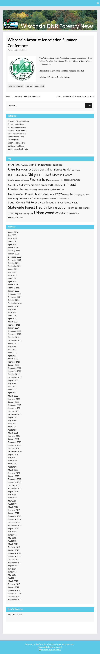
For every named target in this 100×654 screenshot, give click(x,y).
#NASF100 (14, 165)
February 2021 (14, 436)
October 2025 (13, 263)
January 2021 (13, 439)
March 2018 (13, 544)
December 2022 (14, 368)
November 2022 (14, 371)
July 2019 (12, 495)
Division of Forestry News (18, 121)
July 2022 (12, 384)
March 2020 (13, 470)
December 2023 (14, 331)
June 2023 (12, 350)
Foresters (27, 185)
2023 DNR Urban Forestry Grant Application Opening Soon (75, 98)
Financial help (39, 179)
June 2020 (12, 461)
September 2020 (14, 451)
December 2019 (14, 479)
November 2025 (14, 260)
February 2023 (14, 362)
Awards (24, 165)
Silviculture (64, 199)
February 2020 (14, 473)
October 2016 (13, 597)
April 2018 (12, 541)
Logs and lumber (39, 189)
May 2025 (12, 279)
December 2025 (14, 257)
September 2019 (14, 489)
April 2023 (12, 356)
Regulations (44, 199)
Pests (73, 194)
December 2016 (14, 590)
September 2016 (14, 600)
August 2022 (13, 381)
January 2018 (13, 550)
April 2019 (12, 504)
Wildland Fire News (16, 146)
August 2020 (13, 455)
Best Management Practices (46, 165)
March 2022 (13, 396)
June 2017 (12, 572)
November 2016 (14, 594)
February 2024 (14, 325)
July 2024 (12, 310)
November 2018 (14, 519)
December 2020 (14, 442)
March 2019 (13, 507)
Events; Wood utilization (18, 180)
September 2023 (14, 340)
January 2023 (13, 365)
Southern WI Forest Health (63, 202)
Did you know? (39, 175)
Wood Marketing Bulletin (18, 149)
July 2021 (12, 421)
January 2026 (13, 254)
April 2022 (12, 393)
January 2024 (13, 328)
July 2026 (12, 235)
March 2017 (13, 581)
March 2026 (13, 248)
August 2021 (13, 417)
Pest (58, 194)
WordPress (51, 644)
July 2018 (12, 532)
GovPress (39, 644)
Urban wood (39, 86)
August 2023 (13, 343)
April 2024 (12, 319)
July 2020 (12, 458)
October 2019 (13, 485)
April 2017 (12, 578)
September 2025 (14, 266)
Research (54, 198)
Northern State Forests (17, 131)
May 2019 (12, 501)
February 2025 (14, 288)
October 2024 (13, 300)
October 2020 (13, 448)
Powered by (30, 644)
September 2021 (14, 414)
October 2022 (13, 374)
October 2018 (13, 523)
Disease (57, 175)
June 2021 (12, 424)
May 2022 (12, 390)
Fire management (53, 180)
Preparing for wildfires (83, 195)
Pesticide (65, 195)
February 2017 (14, 584)
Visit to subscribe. (15, 615)
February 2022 (14, 399)
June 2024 (12, 313)
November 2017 (14, 556)
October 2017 (13, 560)
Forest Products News (17, 127)
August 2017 (13, 566)
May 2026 (12, 242)
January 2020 (13, 476)
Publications (33, 198)
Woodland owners (67, 213)
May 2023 (12, 353)
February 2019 (14, 510)
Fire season (65, 180)
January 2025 (13, 291)
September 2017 (14, 563)
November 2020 (14, 445)
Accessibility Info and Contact (50, 647)
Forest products (42, 185)
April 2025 (12, 282)
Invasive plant (16, 189)
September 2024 (14, 303)
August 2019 (13, 492)
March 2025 (13, 285)
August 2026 (13, 232)
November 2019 (14, 482)
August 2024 (13, 306)
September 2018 (14, 526)
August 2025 (13, 269)
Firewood (75, 180)
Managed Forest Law (54, 190)
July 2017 (12, 569)
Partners (48, 194)
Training (29, 86)
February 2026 (14, 251)
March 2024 (13, 322)
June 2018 (12, 535)
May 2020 (12, 464)
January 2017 (13, 587)
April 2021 (12, 430)
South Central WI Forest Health (28, 202)
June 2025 (12, 276)
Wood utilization (16, 217)
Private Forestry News (17, 134)
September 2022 (14, 377)
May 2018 (12, 538)
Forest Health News (16, 124)
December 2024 (14, 294)
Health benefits (58, 185)
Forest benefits (15, 185)
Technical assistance (79, 208)
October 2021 (13, 411)
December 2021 (14, 405)
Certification (76, 170)
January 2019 (13, 513)
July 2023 (12, 347)
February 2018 (14, 547)
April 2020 (12, 467)
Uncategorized (14, 140)
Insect (71, 184)
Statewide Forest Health (27, 207)
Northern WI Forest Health (25, 194)
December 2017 (14, 553)
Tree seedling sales (26, 213)
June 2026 (12, 238)
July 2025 (12, 272)
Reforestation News (16, 137)
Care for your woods (23, 169)
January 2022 (13, 402)
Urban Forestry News (16, 86)
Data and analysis (17, 175)
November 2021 (14, 408)
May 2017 (12, 575)
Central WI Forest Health (55, 169)
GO (89, 105)
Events (67, 175)
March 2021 (13, 433)
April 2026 (12, 245)
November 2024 (14, 297)
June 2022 (12, 387)
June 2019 (12, 498)
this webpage (70, 70)
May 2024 (12, 316)
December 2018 (14, 516)
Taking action (57, 207)
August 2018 (13, 529)
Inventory (29, 190)
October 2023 (13, 337)
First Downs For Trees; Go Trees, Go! (23, 96)
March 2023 (13, 359)
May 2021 (12, 427)
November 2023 (14, 334)
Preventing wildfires (17, 198)
